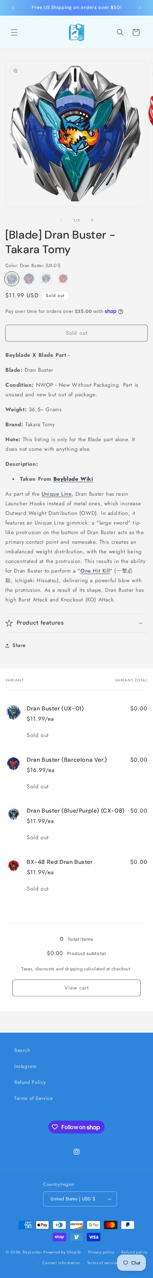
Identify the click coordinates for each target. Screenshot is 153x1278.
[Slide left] (61, 220)
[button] (14, 32)
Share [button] (19, 645)
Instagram (25, 1066)
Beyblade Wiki (73, 479)
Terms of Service (33, 1098)
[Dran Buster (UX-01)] (11, 278)
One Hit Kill (95, 571)
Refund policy (134, 1252)
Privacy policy (101, 1252)
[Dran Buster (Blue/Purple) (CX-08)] (45, 278)
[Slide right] (92, 220)
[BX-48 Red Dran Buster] (63, 278)
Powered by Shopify (62, 1252)
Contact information (61, 1263)
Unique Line (57, 494)
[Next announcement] (140, 8)
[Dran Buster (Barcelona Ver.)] (28, 278)
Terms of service (102, 1263)
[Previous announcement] (13, 8)
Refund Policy (30, 1082)
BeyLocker (32, 1252)
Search (22, 1050)
